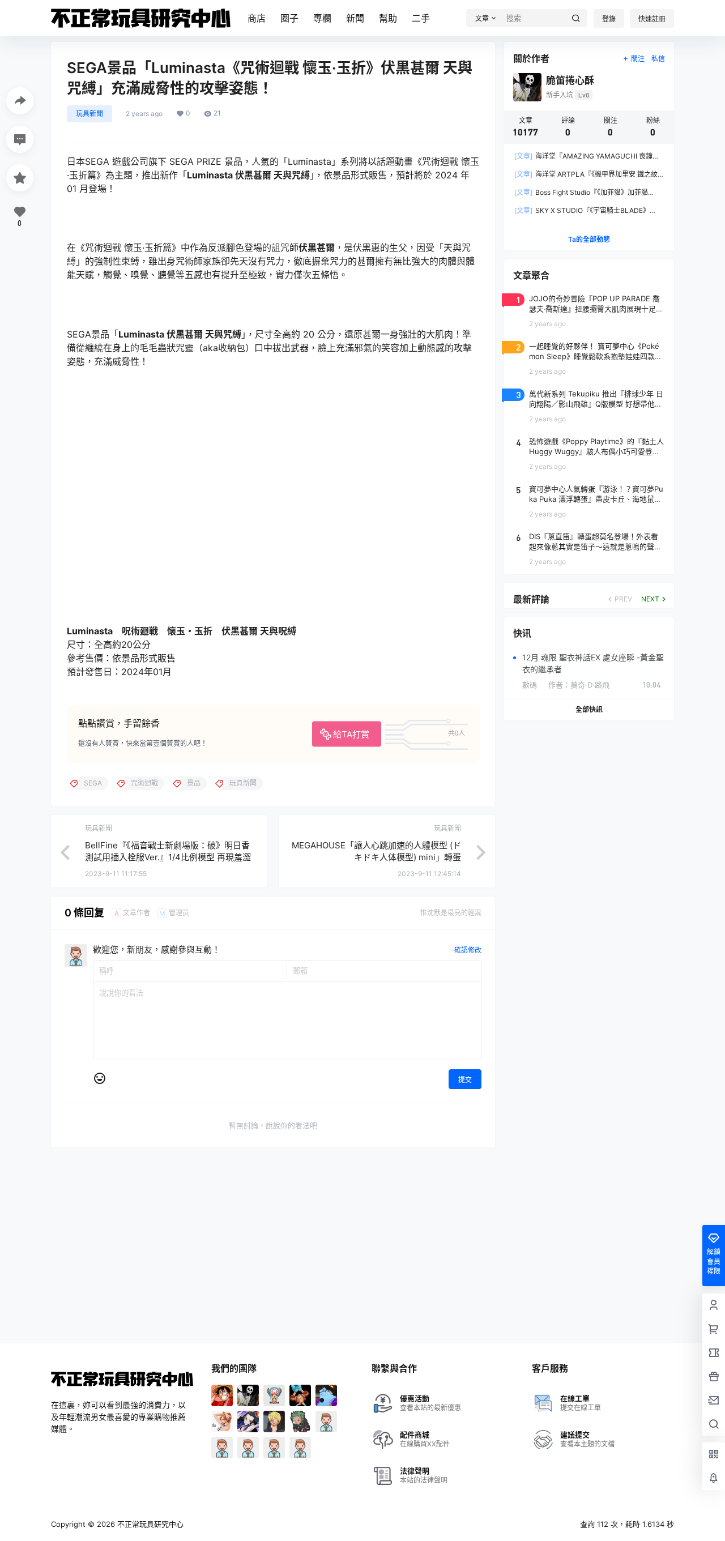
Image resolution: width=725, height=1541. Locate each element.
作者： (578, 684)
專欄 (322, 18)
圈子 (289, 18)
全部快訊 (589, 709)
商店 (257, 18)
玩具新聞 (89, 113)
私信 (658, 58)
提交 (465, 1079)
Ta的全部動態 (589, 239)
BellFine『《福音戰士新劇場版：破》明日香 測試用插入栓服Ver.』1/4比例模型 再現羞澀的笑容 (168, 857)
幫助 (388, 18)
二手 (421, 18)
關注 (638, 58)
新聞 (355, 18)
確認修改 (467, 950)
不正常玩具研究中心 (149, 1524)
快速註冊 (652, 19)
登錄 (609, 19)
